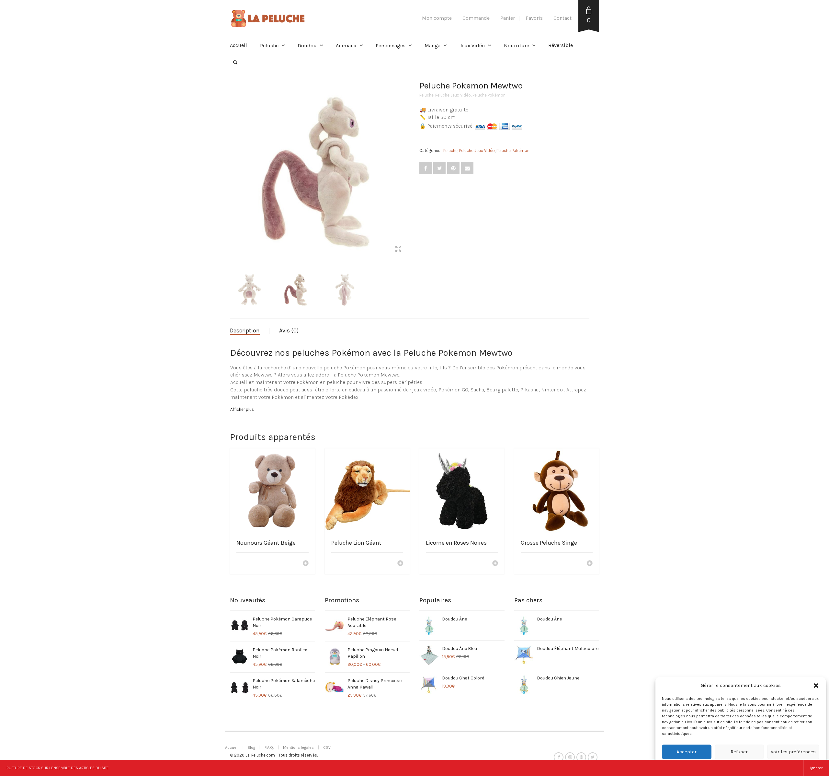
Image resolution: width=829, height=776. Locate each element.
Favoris (534, 18)
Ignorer (816, 768)
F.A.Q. (269, 747)
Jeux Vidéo (472, 45)
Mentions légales (298, 747)
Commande (476, 18)
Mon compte (437, 18)
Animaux (346, 45)
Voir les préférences (793, 752)
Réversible (560, 45)
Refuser (739, 752)
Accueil (238, 45)
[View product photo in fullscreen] (398, 249)
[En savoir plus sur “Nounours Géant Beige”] (306, 564)
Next (406, 163)
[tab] (249, 331)
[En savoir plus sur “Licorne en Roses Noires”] (495, 564)
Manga (432, 45)
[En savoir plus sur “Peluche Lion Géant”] (400, 564)
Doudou (307, 45)
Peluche (269, 45)
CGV (327, 747)
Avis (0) (289, 330)
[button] (816, 685)
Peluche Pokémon (488, 95)
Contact (562, 18)
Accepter (686, 752)
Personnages (390, 45)
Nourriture (516, 45)
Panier (507, 18)
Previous (233, 163)
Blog (251, 747)
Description (245, 330)
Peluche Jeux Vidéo (453, 95)
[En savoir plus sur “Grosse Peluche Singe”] (590, 564)
